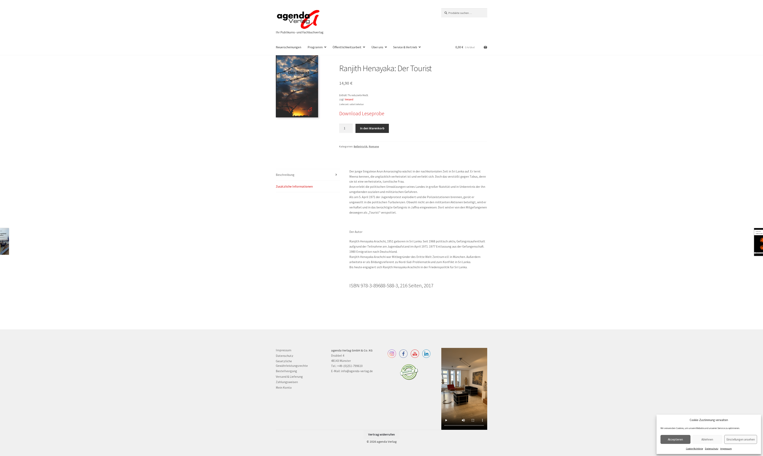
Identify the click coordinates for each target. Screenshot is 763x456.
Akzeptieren (675, 439)
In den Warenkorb (372, 128)
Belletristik (360, 146)
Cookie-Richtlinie (694, 448)
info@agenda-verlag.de (357, 371)
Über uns (377, 47)
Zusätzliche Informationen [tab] (294, 186)
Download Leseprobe (361, 113)
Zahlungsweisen (287, 382)
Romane (374, 146)
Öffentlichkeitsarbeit (347, 47)
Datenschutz (711, 448)
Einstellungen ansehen (740, 439)
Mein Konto (284, 387)
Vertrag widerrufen (381, 434)
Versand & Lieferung (289, 377)
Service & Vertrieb (405, 47)
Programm (315, 47)
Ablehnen (707, 439)
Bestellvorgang (286, 371)
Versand (349, 99)
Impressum (726, 448)
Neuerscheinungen (288, 47)
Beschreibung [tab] (285, 175)
